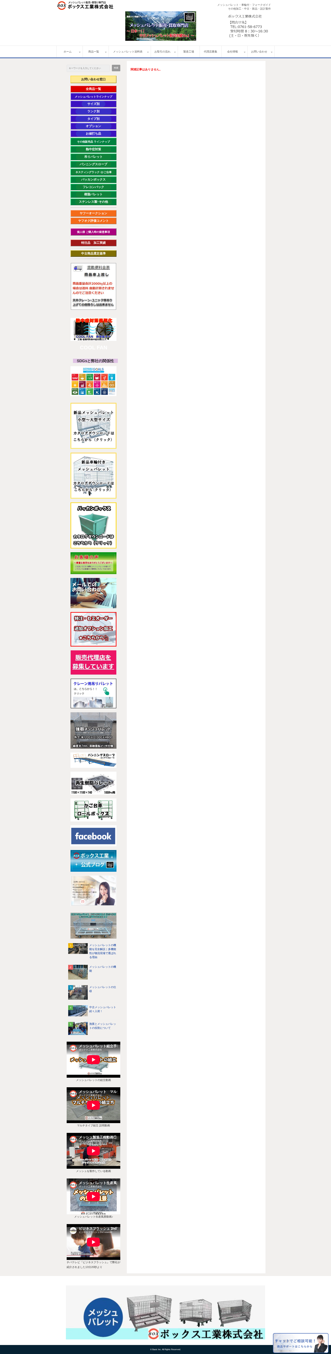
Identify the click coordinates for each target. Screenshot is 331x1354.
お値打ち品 (98, 133)
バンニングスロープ (93, 164)
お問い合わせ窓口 (93, 79)
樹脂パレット (97, 194)
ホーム (68, 51)
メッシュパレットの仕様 (102, 989)
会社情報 (232, 51)
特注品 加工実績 (97, 242)
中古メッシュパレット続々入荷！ (102, 1009)
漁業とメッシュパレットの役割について (102, 1025)
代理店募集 (210, 51)
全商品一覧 (98, 88)
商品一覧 (93, 51)
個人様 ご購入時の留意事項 (93, 231)
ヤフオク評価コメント (93, 220)
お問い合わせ (259, 51)
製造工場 (188, 51)
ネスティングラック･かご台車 (93, 172)
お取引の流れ (162, 51)
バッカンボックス (95, 179)
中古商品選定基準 (96, 253)
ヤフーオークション (95, 213)
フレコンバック (96, 187)
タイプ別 (99, 118)
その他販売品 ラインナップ (93, 141)
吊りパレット (97, 156)
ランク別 (99, 111)
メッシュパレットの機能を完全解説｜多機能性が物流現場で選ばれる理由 (102, 951)
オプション (98, 126)
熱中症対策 (98, 149)
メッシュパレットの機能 (102, 968)
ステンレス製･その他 (93, 201)
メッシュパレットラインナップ (93, 96)
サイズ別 (95, 103)
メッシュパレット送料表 (128, 51)
